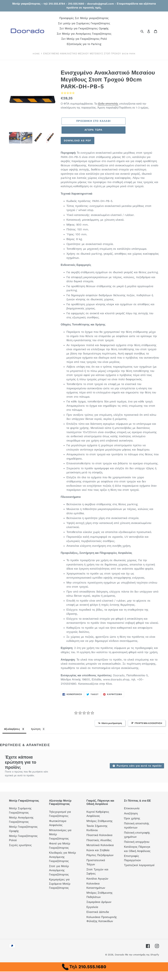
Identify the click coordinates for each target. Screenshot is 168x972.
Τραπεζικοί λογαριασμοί (139, 865)
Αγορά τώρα (93, 129)
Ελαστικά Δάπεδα (97, 912)
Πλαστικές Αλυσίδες (99, 840)
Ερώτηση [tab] (36, 728)
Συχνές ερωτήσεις (20, 845)
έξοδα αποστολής (108, 103)
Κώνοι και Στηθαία (97, 850)
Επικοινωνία (131, 808)
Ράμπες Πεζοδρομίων (100, 855)
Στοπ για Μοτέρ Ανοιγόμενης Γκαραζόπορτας (59, 870)
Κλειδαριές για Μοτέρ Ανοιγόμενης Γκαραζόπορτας (62, 857)
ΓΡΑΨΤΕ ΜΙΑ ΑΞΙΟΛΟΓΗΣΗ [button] (148, 723)
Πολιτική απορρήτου (136, 841)
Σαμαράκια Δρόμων (98, 902)
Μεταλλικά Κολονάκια (100, 845)
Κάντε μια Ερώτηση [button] (112, 723)
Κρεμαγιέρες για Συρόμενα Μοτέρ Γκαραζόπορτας (59, 883)
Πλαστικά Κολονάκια (99, 835)
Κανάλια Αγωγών (97, 878)
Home (36, 53)
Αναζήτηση (131, 813)
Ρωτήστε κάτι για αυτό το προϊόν (139, 765)
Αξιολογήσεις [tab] (12, 728)
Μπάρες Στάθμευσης (99, 821)
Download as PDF (77, 140)
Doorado (119, 954)
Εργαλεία (92, 907)
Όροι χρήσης (132, 818)
